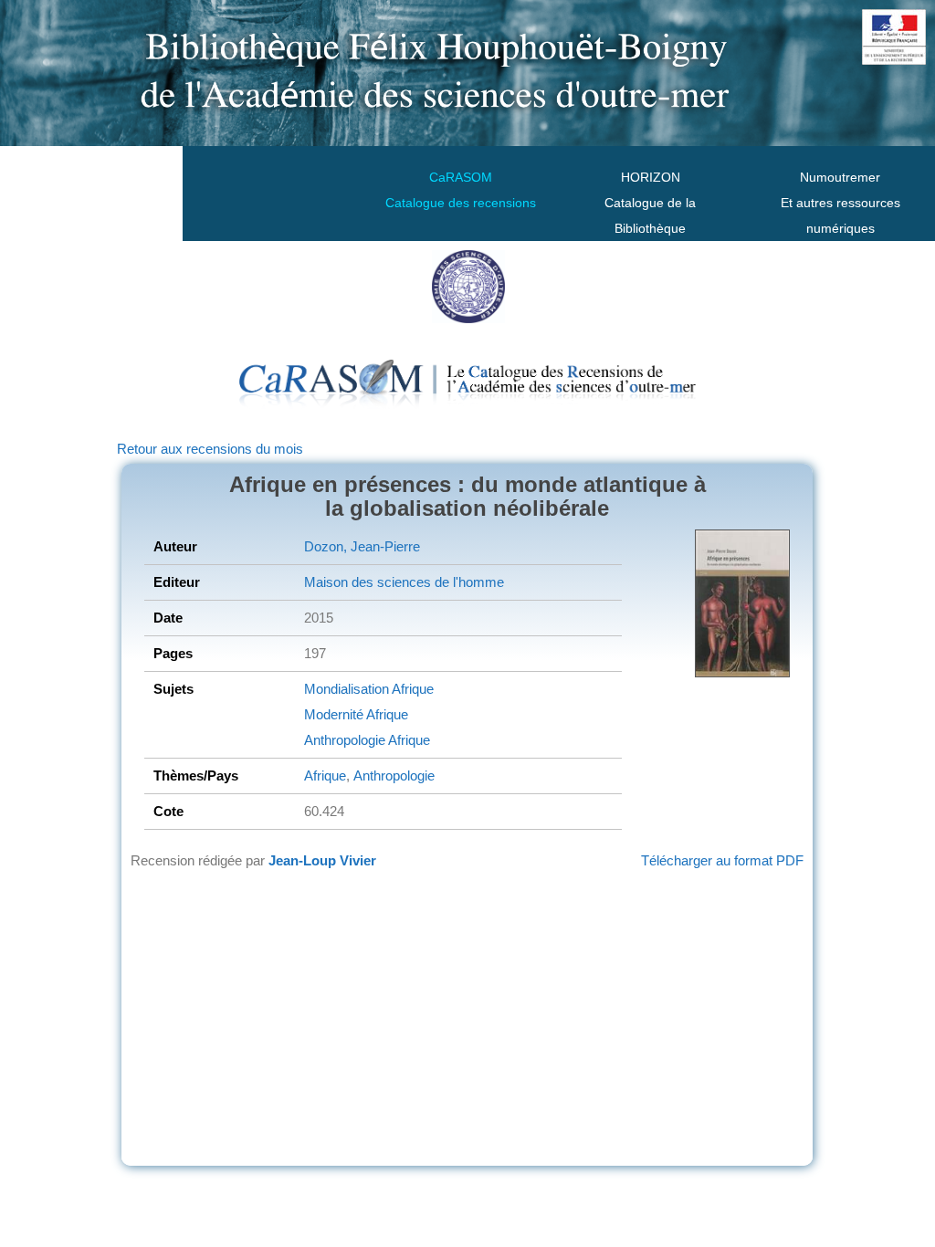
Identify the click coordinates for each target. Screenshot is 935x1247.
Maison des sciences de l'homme (404, 582)
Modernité (333, 714)
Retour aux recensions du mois (210, 448)
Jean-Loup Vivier (322, 860)
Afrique (411, 689)
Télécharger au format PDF (722, 860)
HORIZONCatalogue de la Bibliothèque (650, 203)
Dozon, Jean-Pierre (362, 546)
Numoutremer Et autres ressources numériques (840, 203)
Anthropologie (344, 740)
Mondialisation (346, 689)
